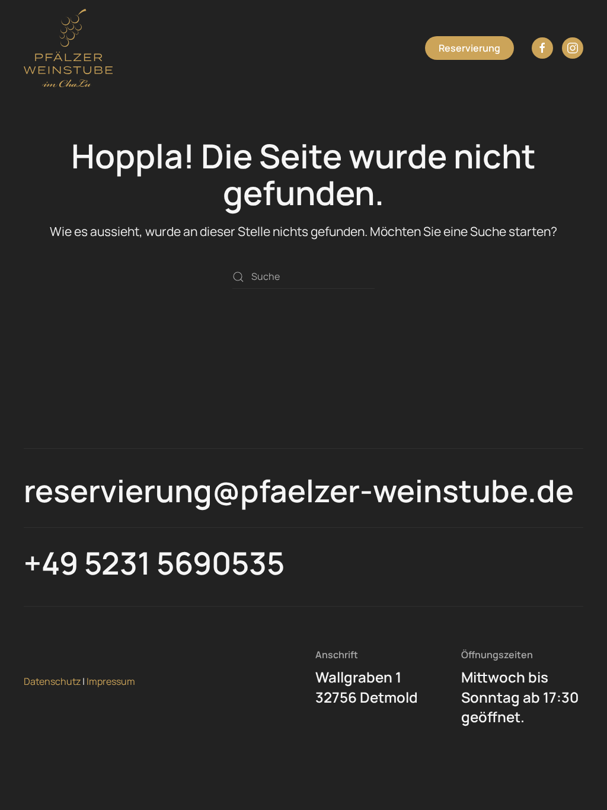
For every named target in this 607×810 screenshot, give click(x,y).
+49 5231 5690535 (154, 563)
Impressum (111, 681)
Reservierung (469, 48)
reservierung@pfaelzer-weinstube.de (299, 491)
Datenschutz (52, 681)
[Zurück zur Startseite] (68, 48)
